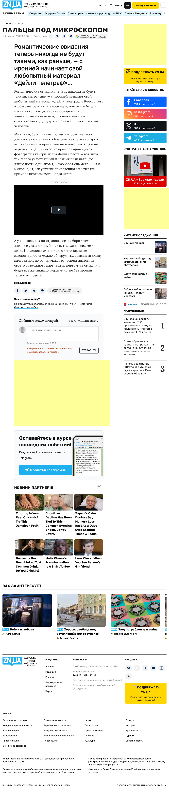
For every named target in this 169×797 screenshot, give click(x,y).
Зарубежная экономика (57, 725)
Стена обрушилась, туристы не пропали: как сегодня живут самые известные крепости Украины (139, 348)
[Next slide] (164, 13)
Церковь (89, 735)
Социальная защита (55, 720)
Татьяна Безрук (69, 638)
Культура (89, 740)
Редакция (50, 671)
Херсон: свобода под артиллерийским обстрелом (137, 262)
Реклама (50, 677)
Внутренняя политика (14, 720)
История (130, 725)
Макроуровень (10, 730)
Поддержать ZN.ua (145, 5)
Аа (127, 5)
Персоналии (51, 740)
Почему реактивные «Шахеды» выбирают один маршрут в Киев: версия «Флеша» (138, 368)
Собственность (134, 740)
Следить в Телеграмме (48, 470)
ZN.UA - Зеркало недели (145, 179)
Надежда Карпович (125, 633)
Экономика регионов (14, 745)
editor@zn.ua (80, 688)
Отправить (89, 350)
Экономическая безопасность (61, 735)
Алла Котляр (13, 633)
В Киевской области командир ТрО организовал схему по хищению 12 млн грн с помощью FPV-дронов (138, 325)
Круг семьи (132, 730)
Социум (130, 720)
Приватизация (10, 740)
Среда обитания (93, 730)
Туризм (130, 735)
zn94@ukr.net (114, 680)
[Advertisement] (62, 393)
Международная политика (17, 725)
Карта (48, 691)
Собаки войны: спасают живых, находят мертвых (139, 293)
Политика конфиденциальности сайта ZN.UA (142, 785)
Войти (118, 5)
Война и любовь (134, 242)
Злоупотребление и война (136, 275)
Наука (87, 720)
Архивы (49, 666)
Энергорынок (9, 735)
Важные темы (13, 13)
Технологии (91, 725)
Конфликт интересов (55, 730)
